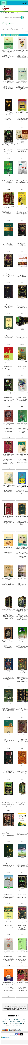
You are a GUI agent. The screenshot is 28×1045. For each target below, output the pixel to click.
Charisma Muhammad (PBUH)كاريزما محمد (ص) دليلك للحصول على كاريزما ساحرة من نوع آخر (8, 113)
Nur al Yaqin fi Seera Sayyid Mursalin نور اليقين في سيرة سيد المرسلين (8, 455)
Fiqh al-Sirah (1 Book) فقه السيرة (22, 143)
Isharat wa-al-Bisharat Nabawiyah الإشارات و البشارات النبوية (8, 237)
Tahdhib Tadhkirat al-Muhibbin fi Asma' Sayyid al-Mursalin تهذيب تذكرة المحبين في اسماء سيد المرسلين (8, 952)
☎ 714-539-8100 (13, 1016)
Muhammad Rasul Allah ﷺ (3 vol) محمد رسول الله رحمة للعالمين (8, 393)
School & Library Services (17, 1023)
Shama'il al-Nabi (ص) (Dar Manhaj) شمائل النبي (22, 765)
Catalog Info (9, 1025)
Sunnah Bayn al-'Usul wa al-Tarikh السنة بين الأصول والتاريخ (8, 921)
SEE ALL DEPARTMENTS (11, 12)
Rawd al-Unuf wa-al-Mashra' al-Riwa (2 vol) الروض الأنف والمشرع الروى (8, 610)
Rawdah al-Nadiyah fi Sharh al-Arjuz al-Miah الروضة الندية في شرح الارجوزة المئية (8, 641)
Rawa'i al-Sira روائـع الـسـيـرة (22, 578)
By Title (3, 35)
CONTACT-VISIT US (4, 12)
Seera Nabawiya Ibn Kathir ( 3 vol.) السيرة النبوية (8, 703)
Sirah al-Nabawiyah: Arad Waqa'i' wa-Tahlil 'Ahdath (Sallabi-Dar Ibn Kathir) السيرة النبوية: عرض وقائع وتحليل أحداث (9, 859)
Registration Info (6, 1019)
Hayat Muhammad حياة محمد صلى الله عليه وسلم (8, 175)
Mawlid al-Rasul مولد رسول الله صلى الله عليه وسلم (8, 299)
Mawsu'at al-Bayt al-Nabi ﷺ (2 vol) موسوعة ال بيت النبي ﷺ (22, 299)
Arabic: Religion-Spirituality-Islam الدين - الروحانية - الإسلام (12, 19)
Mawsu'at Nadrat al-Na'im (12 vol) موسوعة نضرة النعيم (22, 330)
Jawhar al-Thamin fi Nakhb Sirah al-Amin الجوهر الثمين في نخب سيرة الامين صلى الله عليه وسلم (8, 269)
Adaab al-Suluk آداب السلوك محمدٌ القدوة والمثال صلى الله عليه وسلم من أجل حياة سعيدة (8, 51)
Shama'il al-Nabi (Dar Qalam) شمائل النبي (8, 765)
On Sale (16, 35)
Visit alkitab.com (18, 1038)
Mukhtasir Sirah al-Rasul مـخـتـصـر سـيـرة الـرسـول (8, 424)
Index (9, 1023)
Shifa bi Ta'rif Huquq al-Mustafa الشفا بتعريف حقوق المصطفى (8, 827)
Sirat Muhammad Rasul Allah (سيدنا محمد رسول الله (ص (22, 889)
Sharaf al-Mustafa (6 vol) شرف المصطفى (8, 795)
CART (23, 3)
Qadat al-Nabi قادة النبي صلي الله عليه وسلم (22, 455)
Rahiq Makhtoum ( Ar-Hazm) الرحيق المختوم (8, 517)
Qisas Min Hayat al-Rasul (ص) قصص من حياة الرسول (8, 486)
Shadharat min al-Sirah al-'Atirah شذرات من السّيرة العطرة (8, 734)
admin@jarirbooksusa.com (18, 1001)
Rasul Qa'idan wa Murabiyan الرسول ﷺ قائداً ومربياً (8, 579)
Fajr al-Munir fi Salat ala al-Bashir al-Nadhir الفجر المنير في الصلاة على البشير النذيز (8, 144)
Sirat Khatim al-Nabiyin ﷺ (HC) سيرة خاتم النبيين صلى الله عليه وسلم (22, 858)
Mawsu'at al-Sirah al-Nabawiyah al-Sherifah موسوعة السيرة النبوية (8, 330)
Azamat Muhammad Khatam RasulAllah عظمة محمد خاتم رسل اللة (22, 82)
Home (2, 19)
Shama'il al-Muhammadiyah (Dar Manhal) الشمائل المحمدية (22, 734)
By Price (12, 35)
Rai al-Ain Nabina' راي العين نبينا (8, 547)
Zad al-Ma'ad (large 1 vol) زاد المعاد (22, 982)
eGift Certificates (17, 1025)
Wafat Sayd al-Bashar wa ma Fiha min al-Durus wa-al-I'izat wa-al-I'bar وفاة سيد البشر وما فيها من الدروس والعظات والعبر (8, 983)
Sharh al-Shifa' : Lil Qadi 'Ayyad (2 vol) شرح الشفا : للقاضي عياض (22, 796)
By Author (8, 35)
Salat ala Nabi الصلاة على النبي (8, 671)
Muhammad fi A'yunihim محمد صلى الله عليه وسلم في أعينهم (8, 362)
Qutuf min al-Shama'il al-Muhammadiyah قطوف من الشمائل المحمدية (22, 486)
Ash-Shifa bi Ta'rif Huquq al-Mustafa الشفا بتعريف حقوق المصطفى (8, 82)
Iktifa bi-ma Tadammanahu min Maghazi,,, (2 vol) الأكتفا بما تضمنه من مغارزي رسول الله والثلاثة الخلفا (8, 206)
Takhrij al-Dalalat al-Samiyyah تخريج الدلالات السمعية (22, 952)
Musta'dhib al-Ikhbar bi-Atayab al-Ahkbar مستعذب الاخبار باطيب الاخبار (22, 424)
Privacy (18, 1021)
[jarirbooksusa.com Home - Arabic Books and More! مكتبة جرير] (5, 10)
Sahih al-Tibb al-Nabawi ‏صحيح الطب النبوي (22, 641)
